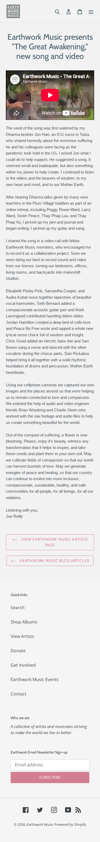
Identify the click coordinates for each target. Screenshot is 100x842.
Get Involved (23, 665)
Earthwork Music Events (35, 679)
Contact (18, 694)
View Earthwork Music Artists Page (54, 542)
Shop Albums (24, 622)
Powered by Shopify (70, 824)
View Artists (22, 636)
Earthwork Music (40, 824)
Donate (18, 651)
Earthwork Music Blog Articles (54, 560)
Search (18, 607)
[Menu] (91, 11)
